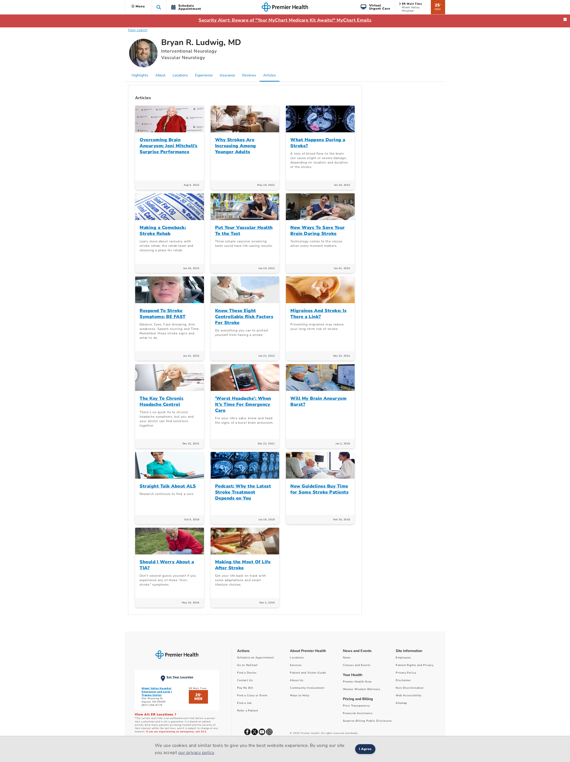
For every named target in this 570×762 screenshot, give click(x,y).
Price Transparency (356, 705)
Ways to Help (299, 695)
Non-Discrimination (410, 688)
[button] (158, 7)
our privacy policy (196, 753)
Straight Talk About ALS (168, 486)
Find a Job (244, 703)
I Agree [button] (365, 749)
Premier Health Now (357, 681)
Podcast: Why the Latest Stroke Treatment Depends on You (243, 492)
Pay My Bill (245, 688)
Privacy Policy (406, 672)
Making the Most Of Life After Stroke (243, 565)
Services (296, 665)
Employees (403, 657)
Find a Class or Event (252, 695)
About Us (296, 680)
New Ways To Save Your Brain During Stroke (317, 231)
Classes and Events (356, 665)
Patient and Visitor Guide (308, 672)
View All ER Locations (154, 714)
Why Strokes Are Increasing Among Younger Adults (235, 146)
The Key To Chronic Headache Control (161, 401)
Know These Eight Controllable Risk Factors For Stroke (244, 317)
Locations (297, 657)
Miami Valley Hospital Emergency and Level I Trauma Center (157, 692)
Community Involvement (307, 688)
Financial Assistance (358, 713)
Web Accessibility (408, 695)
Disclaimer (403, 680)
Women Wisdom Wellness (361, 689)
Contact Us (245, 680)
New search (137, 30)
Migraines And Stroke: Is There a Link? (318, 314)
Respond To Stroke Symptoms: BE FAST (163, 314)
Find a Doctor (246, 672)
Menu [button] (139, 6)
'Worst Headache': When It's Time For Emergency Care (243, 404)
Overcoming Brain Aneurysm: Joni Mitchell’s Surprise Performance (168, 146)
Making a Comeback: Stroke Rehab (163, 231)
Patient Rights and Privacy (415, 665)
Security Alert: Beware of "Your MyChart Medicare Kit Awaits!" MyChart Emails (285, 20)
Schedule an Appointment (255, 657)
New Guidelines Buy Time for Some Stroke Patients (319, 489)
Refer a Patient (247, 710)
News (347, 657)
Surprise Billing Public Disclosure (367, 721)
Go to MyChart (247, 665)
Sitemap (401, 703)
